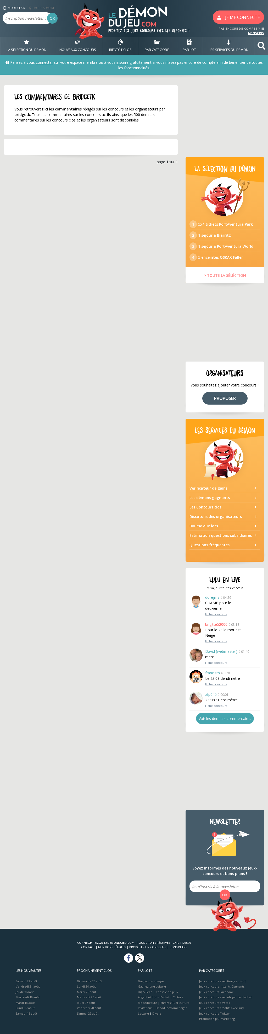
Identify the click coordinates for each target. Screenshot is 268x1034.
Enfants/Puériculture (174, 1003)
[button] (261, 46)
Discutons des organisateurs (215, 516)
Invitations (145, 1008)
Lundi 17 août (25, 1008)
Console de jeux (167, 992)
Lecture (143, 1013)
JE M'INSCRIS (256, 30)
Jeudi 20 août (25, 992)
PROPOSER (225, 398)
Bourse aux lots (203, 525)
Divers (156, 1013)
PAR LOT (189, 49)
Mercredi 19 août (28, 997)
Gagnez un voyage (151, 981)
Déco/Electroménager (171, 1008)
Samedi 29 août (87, 1013)
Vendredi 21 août (28, 986)
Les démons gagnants (209, 497)
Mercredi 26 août (89, 997)
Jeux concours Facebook (216, 992)
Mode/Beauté (147, 1003)
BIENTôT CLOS (120, 49)
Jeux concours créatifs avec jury (221, 1008)
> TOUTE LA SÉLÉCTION (225, 275)
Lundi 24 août (86, 986)
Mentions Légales (112, 947)
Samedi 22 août (26, 981)
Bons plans (178, 947)
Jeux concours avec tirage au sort (222, 981)
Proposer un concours (147, 947)
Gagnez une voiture (152, 986)
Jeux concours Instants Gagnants (221, 986)
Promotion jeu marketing (217, 1019)
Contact (88, 947)
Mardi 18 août (25, 1003)
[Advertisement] (225, 118)
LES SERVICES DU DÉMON (228, 49)
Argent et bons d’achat (153, 997)
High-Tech (145, 992)
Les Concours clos (205, 507)
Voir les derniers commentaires (225, 718)
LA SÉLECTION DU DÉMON (26, 49)
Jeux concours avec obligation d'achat (225, 997)
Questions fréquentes (209, 544)
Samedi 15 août (26, 1013)
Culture (178, 997)
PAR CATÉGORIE (157, 49)
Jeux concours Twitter (214, 1013)
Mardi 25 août (86, 992)
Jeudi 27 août (86, 1003)
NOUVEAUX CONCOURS (77, 49)
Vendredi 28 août (89, 1008)
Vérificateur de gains (208, 488)
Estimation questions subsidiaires (220, 535)
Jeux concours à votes (214, 1003)
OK (52, 18)
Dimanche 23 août (89, 981)
